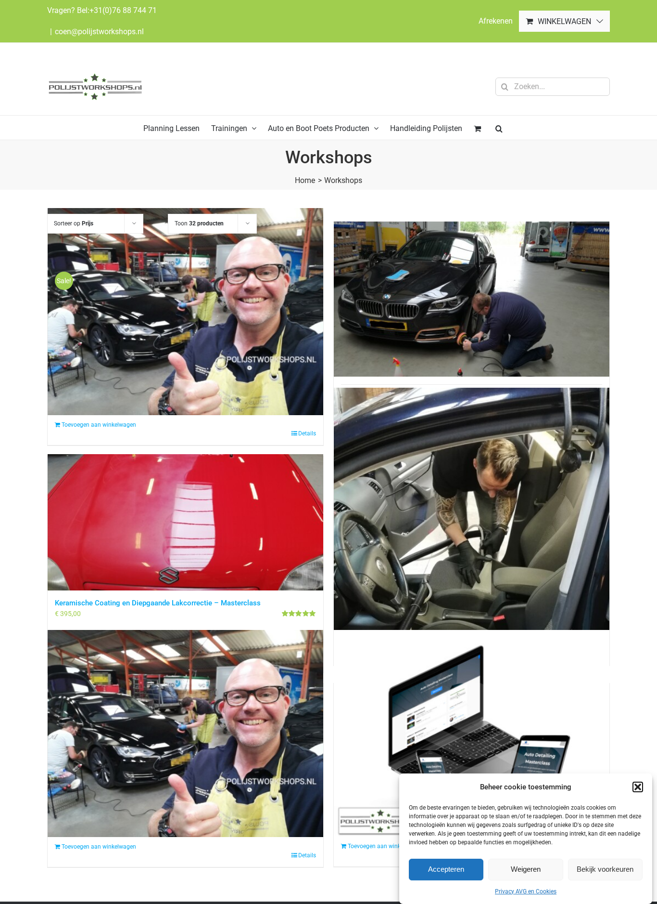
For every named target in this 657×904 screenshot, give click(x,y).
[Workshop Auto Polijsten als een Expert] (185, 733)
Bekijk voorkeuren (605, 869)
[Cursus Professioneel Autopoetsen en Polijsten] (471, 299)
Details (307, 855)
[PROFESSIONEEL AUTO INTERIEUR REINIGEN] (471, 519)
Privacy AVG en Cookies (525, 891)
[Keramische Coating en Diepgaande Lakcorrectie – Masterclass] (185, 523)
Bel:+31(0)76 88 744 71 (117, 10)
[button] (638, 787)
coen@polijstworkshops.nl (99, 31)
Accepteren (446, 869)
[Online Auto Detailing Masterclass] (471, 733)
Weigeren (526, 869)
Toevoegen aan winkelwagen (99, 846)
